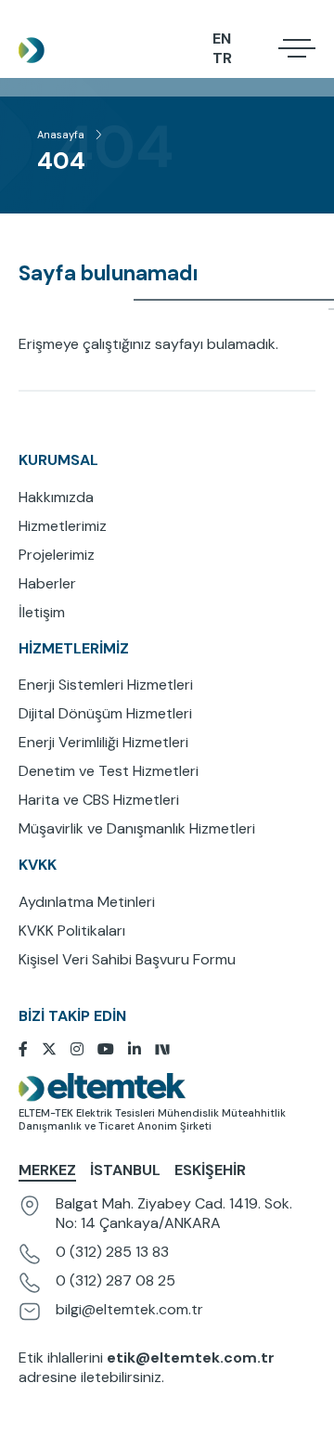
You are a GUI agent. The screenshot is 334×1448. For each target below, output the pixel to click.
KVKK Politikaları (72, 930)
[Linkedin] (141, 1049)
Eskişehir (210, 1170)
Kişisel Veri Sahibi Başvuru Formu (127, 959)
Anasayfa (60, 134)
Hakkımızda (56, 497)
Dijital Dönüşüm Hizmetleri (105, 713)
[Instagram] (84, 1049)
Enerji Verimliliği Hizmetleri (103, 742)
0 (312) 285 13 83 (112, 1251)
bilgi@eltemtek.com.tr (129, 1309)
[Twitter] (56, 1049)
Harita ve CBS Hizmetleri (99, 799)
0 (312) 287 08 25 (115, 1280)
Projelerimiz (57, 554)
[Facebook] (30, 1049)
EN (221, 38)
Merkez (47, 1170)
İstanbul (125, 1170)
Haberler (47, 583)
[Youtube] (112, 1049)
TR (222, 58)
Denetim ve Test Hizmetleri (109, 771)
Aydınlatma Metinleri (87, 901)
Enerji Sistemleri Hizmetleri (106, 684)
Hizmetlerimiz (63, 526)
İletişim (42, 612)
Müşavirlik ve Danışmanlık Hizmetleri (137, 828)
